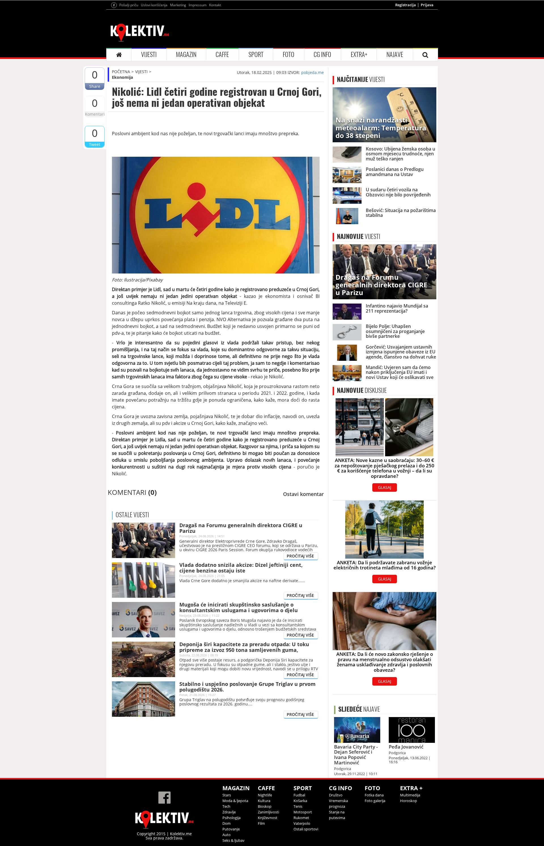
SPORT (256, 54)
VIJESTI (149, 54)
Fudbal (299, 795)
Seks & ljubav (233, 840)
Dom (226, 823)
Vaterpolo (302, 823)
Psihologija (231, 817)
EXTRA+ (359, 54)
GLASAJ (384, 487)
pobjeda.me (312, 72)
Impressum (198, 5)
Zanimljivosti (268, 812)
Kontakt (215, 5)
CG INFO (322, 54)
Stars (226, 795)
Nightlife (265, 795)
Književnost (267, 817)
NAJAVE (394, 54)
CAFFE (222, 54)
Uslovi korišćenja (154, 5)
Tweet (94, 144)
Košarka (300, 800)
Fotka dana (374, 795)
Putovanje (231, 829)
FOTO (288, 54)
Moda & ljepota (235, 800)
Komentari (94, 114)
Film (261, 823)
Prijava (427, 4)
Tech (226, 806)
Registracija (405, 4)
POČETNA (121, 71)
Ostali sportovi (306, 829)
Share (94, 86)
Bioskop (264, 806)
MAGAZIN (186, 54)
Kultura (264, 800)
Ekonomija (122, 77)
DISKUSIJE (362, 390)
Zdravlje (229, 812)
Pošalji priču (128, 5)
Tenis (298, 806)
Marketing (178, 5)
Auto (226, 834)
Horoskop (408, 800)
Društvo (336, 795)
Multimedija (410, 795)
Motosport (303, 812)
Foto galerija (375, 800)
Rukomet (301, 817)
